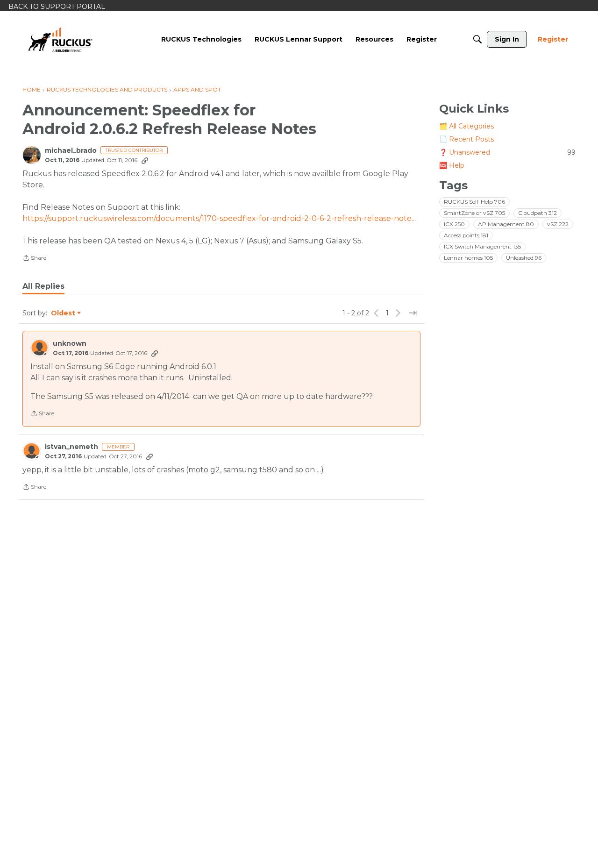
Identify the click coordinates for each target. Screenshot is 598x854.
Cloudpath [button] (537, 212)
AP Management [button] (506, 224)
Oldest (63, 313)
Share (34, 258)
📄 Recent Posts (466, 139)
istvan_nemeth (71, 447)
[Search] (477, 39)
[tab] (43, 286)
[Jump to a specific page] (413, 313)
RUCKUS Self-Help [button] (474, 201)
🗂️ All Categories (466, 126)
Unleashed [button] (523, 257)
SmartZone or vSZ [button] (474, 212)
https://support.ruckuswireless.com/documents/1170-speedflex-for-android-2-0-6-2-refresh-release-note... (219, 218)
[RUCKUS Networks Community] (60, 39)
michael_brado (71, 151)
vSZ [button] (558, 224)
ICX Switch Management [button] (482, 246)
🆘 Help (451, 165)
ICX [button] (454, 224)
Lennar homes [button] (468, 257)
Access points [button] (466, 235)
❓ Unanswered (507, 152)
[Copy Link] (144, 160)
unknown (69, 344)
